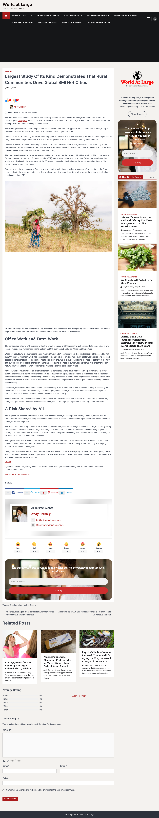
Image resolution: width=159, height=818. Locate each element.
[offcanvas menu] (148, 18)
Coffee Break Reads (47, 22)
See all (152, 177)
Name (5, 766)
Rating (5, 761)
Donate (8, 461)
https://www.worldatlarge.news (49, 525)
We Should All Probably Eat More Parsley (137, 281)
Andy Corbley (20, 107)
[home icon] (6, 15)
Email (63, 766)
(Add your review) (79, 696)
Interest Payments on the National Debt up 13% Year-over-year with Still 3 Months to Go (136, 222)
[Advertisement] (79, 44)
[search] (155, 19)
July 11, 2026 (139, 349)
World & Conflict (20, 15)
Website (5, 778)
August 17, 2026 (140, 230)
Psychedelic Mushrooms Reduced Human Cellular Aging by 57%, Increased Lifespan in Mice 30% (97, 657)
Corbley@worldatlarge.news (48, 520)
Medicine (8, 72)
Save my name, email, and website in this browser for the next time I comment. (40, 790)
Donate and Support (72, 22)
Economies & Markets (22, 22)
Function (18, 605)
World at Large (17, 4)
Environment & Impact (98, 15)
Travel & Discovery (46, 15)
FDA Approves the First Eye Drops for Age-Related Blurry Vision (18, 665)
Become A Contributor (99, 22)
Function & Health (73, 15)
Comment (7, 730)
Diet (11, 605)
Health (26, 605)
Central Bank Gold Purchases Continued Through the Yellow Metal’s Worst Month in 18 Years (137, 341)
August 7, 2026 (140, 287)
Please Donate (137, 114)
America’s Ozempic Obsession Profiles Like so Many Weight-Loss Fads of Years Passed (57, 661)
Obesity (33, 605)
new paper (22, 120)
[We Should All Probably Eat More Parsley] (137, 257)
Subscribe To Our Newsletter (17, 474)
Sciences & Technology (125, 15)
